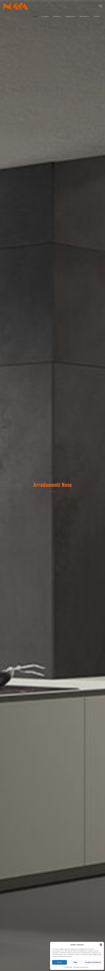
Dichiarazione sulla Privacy (80, 967)
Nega (75, 962)
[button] (101, 945)
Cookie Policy (68, 967)
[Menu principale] (100, 6)
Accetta (59, 962)
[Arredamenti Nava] (15, 6)
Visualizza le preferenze (93, 962)
